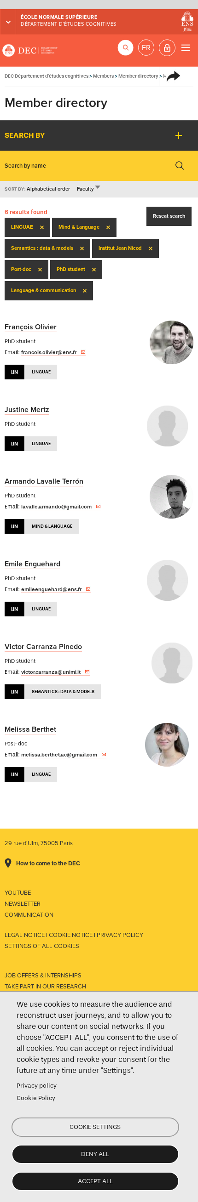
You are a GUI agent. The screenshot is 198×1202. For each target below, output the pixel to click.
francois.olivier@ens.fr (48, 352)
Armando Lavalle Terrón (44, 481)
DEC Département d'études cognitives (30, 50)
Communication (29, 915)
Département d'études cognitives (68, 24)
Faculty (89, 189)
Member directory (138, 76)
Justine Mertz (27, 409)
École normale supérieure (59, 17)
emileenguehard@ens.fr (51, 589)
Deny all (95, 1154)
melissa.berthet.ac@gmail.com (59, 754)
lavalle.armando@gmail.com (56, 506)
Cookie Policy (36, 1098)
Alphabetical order (48, 189)
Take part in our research (45, 986)
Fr (146, 47)
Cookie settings (95, 1127)
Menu (185, 48)
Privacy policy (37, 1085)
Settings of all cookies (42, 946)
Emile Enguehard (32, 564)
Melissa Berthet (30, 729)
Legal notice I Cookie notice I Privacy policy (74, 935)
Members (103, 76)
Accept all (95, 1181)
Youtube (18, 893)
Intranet (167, 48)
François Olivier (31, 327)
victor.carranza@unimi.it (51, 672)
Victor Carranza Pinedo (43, 646)
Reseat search (169, 216)
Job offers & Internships (43, 975)
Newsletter (23, 904)
